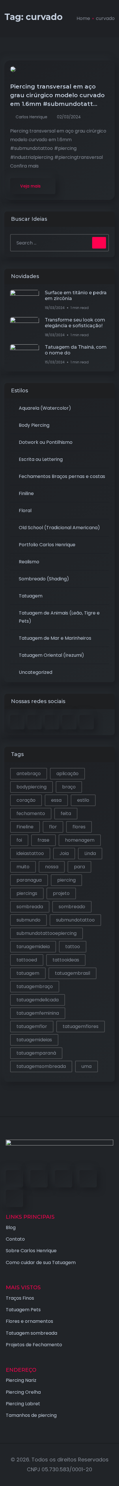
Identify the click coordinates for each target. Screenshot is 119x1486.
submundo (28, 920)
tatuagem (27, 973)
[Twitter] (39, 1178)
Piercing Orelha (23, 1392)
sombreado (72, 906)
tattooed (26, 960)
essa (56, 800)
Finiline (26, 493)
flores (78, 826)
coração (26, 800)
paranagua (29, 880)
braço (69, 787)
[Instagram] (88, 1178)
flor (53, 826)
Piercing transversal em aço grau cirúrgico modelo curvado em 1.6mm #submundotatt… (57, 95)
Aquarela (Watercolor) (45, 408)
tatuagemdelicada (37, 999)
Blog (11, 1227)
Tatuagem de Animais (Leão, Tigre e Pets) (59, 617)
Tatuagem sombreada (31, 1333)
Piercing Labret (23, 1403)
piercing (66, 880)
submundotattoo (75, 920)
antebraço (28, 773)
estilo (83, 800)
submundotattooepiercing (46, 933)
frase (43, 840)
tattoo (72, 946)
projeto (61, 893)
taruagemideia (33, 946)
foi (19, 840)
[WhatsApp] (14, 1198)
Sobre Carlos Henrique (31, 1250)
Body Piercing (34, 425)
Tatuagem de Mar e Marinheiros (55, 638)
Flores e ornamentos (29, 1321)
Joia (64, 853)
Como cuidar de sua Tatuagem (41, 1262)
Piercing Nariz (21, 1380)
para (79, 866)
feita (66, 813)
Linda (90, 853)
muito (22, 866)
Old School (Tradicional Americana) (59, 527)
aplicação (67, 773)
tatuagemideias (34, 1039)
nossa (51, 866)
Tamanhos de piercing (31, 1415)
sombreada (29, 906)
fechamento (30, 813)
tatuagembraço (34, 986)
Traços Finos (20, 1298)
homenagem (79, 840)
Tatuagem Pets (23, 1309)
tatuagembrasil (72, 973)
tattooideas (66, 960)
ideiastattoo (30, 853)
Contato (15, 1239)
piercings (26, 893)
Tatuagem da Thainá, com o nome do (76, 350)
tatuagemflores (80, 1026)
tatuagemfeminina (37, 1013)
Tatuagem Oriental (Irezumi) (51, 655)
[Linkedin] (63, 1178)
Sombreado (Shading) (44, 578)
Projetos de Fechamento (34, 1344)
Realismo (29, 561)
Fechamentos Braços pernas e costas (62, 476)
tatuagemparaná (36, 1053)
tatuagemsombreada (41, 1066)
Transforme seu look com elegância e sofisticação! (75, 322)
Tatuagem (30, 596)
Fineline (25, 826)
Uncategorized (35, 672)
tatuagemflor (31, 1026)
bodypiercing (31, 787)
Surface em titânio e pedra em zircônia (76, 295)
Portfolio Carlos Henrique (47, 544)
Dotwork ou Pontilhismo (45, 442)
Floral (25, 510)
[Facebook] (14, 1178)
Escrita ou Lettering (41, 459)
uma (86, 1066)
